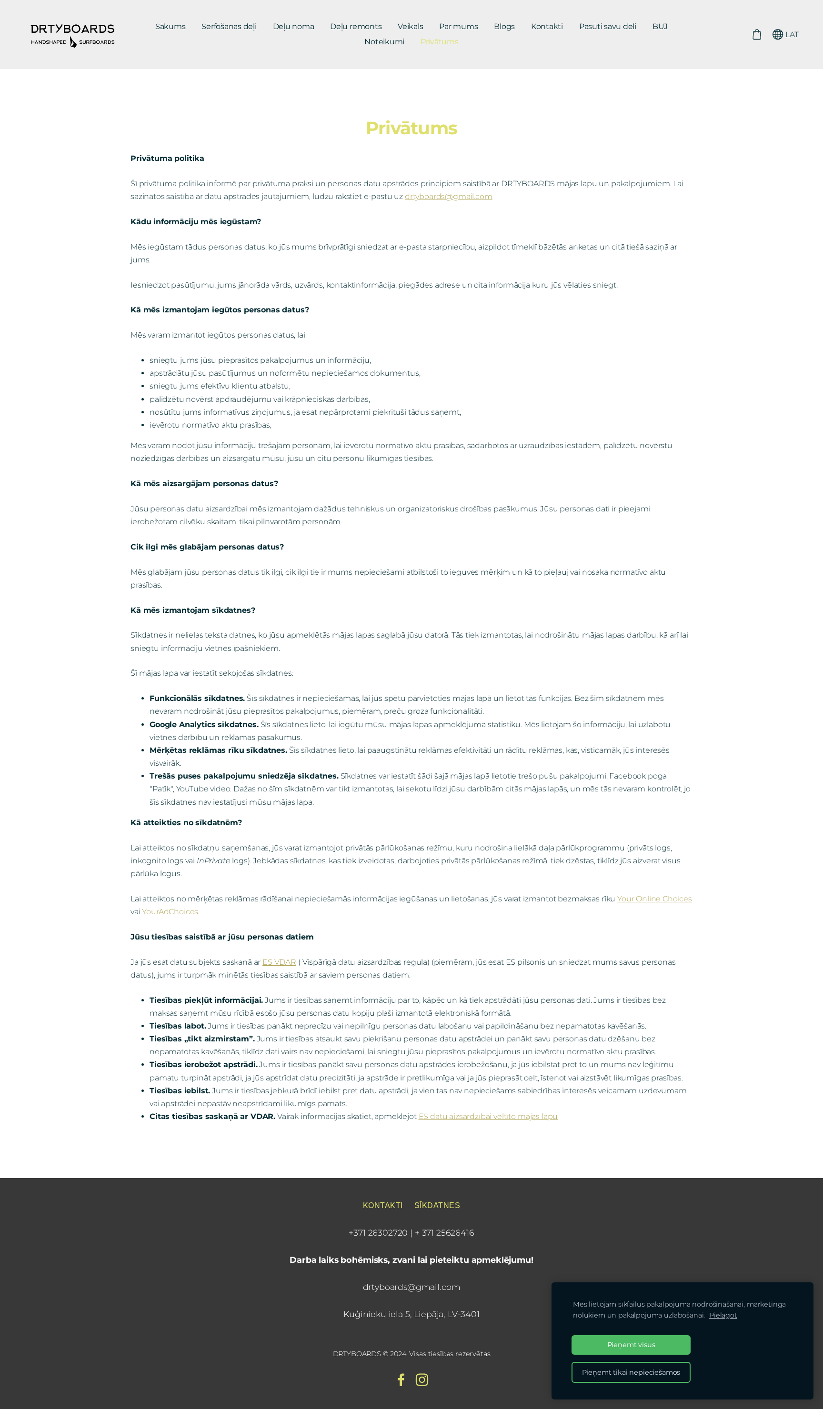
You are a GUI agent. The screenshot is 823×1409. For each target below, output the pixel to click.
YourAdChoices (170, 911)
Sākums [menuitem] (170, 26)
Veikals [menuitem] (410, 26)
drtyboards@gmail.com (448, 196)
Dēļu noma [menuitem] (293, 26)
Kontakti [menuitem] (547, 26)
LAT (791, 34)
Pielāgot (723, 1315)
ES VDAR (279, 962)
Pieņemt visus (631, 1344)
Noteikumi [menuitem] (384, 41)
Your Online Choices (654, 898)
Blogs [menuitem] (504, 26)
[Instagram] (422, 1379)
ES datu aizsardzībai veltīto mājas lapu (488, 1116)
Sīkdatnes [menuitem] (437, 1205)
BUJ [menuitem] (660, 26)
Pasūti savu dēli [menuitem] (607, 26)
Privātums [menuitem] (440, 41)
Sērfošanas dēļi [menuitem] (228, 26)
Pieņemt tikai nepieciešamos (631, 1372)
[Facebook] (401, 1379)
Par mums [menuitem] (458, 26)
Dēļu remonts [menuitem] (355, 26)
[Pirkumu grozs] (756, 34)
